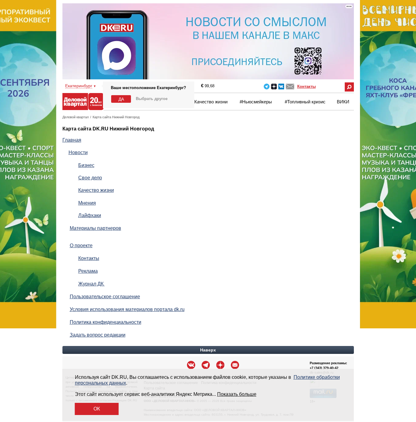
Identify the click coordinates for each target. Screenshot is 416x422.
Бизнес (86, 165)
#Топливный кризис (305, 101)
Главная (71, 140)
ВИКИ (343, 101)
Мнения (87, 203)
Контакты (306, 86)
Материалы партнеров (95, 228)
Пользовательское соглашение (105, 296)
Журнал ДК (91, 283)
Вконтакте (281, 86)
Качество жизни (210, 101)
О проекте (81, 245)
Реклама (88, 271)
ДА (121, 99)
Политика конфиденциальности (105, 322)
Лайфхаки (89, 215)
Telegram (267, 86)
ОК (96, 408)
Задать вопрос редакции (97, 334)
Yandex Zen (274, 86)
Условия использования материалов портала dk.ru (127, 309)
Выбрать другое (151, 98)
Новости (78, 152)
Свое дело (90, 177)
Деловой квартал (75, 117)
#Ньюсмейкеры (256, 101)
